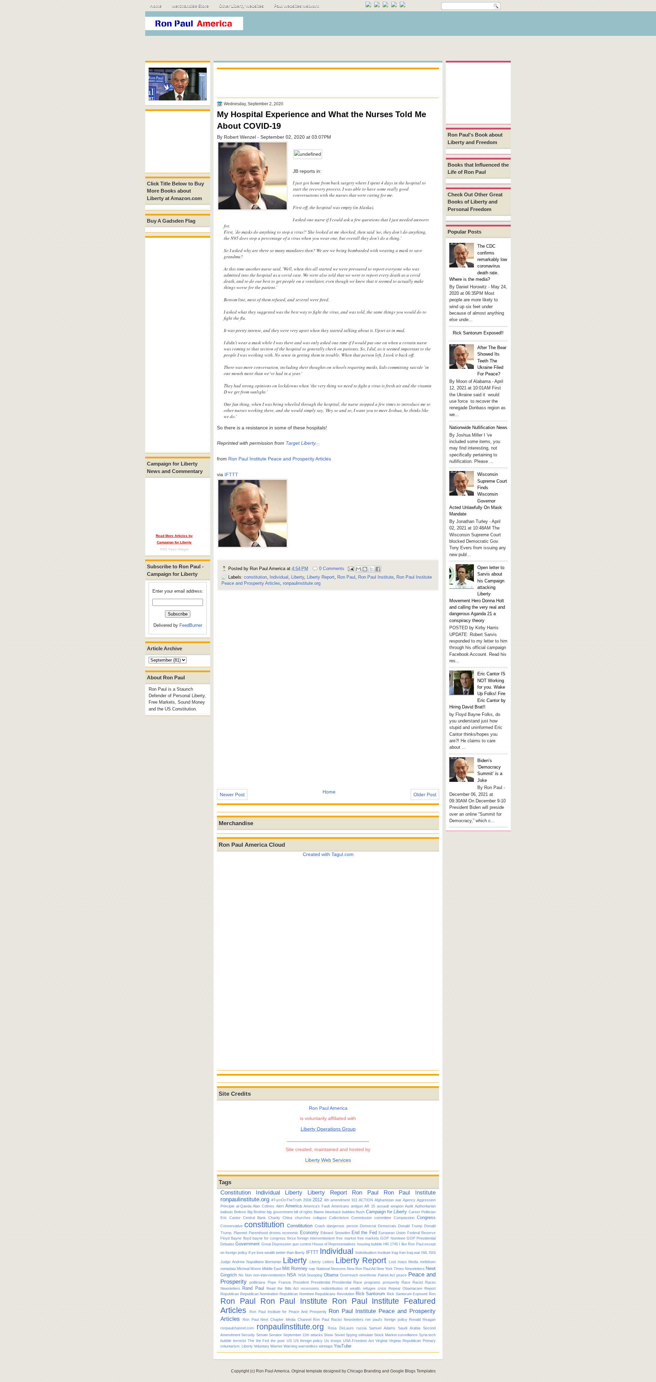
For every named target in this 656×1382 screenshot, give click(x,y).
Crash (320, 1226)
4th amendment (337, 1200)
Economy (309, 1232)
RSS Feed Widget (174, 549)
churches (303, 1218)
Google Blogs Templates (413, 1371)
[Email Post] (350, 568)
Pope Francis (279, 1282)
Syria (423, 1335)
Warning (290, 1346)
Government (247, 1243)
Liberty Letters (322, 1262)
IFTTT (231, 474)
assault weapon (390, 1206)
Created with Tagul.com (328, 854)
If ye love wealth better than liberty (276, 1252)
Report (430, 1288)
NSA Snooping (310, 1275)
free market (346, 1238)
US (289, 1341)
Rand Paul (253, 1288)
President (301, 1282)
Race (405, 1282)
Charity (274, 1218)
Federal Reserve (421, 1233)
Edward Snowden (335, 1233)
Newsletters (415, 1269)
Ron (432, 1294)
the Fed (262, 1341)
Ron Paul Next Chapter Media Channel (277, 1319)
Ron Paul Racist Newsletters (338, 1319)
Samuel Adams (382, 1328)
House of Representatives (334, 1244)
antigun (357, 1206)
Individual (279, 577)
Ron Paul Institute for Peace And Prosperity (288, 1312)
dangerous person (342, 1226)
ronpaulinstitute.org (301, 583)
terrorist (239, 1341)
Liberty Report (320, 577)
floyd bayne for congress (264, 1238)
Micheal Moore (249, 1269)
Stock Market (385, 1335)
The (251, 1341)
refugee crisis (374, 1288)
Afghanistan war (387, 1200)
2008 (307, 1200)
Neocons (338, 1269)
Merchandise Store (190, 5)
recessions (310, 1288)
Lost (392, 1262)
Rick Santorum (370, 1293)
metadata (228, 1269)
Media (413, 1262)
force (291, 1238)
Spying (351, 1335)
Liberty (297, 577)
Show (328, 1335)
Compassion (404, 1218)
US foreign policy (308, 1341)
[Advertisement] (386, 25)
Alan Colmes (263, 1206)
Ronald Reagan (422, 1319)
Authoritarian (425, 1206)
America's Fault (316, 1206)
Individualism (366, 1252)
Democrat (368, 1226)
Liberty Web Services (328, 1160)
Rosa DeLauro (341, 1328)
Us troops (332, 1341)
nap (312, 1269)
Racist (417, 1282)
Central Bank (254, 1218)
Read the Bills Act (282, 1288)
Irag (395, 1252)
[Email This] (358, 569)
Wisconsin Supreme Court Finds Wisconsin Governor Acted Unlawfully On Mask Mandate (478, 494)
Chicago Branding (364, 1371)
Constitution (235, 1192)
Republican (229, 1294)
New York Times (390, 1269)
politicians (257, 1282)
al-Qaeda (243, 1206)
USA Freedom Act (358, 1341)
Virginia (381, 1341)
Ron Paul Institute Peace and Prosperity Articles (279, 458)
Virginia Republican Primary (412, 1341)
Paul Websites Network (296, 5)
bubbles (348, 1212)
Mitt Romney (295, 1268)
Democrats (387, 1226)
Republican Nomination (259, 1294)
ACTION (366, 1200)
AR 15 (369, 1206)
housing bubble (369, 1244)
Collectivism (339, 1218)
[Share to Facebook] (377, 569)
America (293, 1205)
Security (248, 1335)
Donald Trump (410, 1226)
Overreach (349, 1275)
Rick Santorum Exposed (407, 1294)
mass (402, 1262)
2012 (317, 1199)
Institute (384, 1252)
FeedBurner (190, 625)
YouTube (342, 1346)
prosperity (391, 1282)
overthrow (367, 1275)
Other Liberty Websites (241, 5)
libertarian (273, 1262)
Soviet (339, 1335)
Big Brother (256, 1212)
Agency (409, 1200)
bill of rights (303, 1212)
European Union (392, 1233)
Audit (409, 1206)
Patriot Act (386, 1275)
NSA (291, 1274)
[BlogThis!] (364, 569)
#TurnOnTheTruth (286, 1200)
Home (156, 5)
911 (354, 1200)
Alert (280, 1206)
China (287, 1218)
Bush (360, 1212)
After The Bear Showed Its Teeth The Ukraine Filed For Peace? (491, 360)
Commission (361, 1218)
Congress (426, 1217)
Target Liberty (300, 443)
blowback (333, 1212)
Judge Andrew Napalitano (242, 1262)
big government (279, 1212)
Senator (275, 1335)
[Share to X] (371, 569)
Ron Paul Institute (376, 577)
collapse (320, 1218)
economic (290, 1233)
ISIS (432, 1252)
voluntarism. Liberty (236, 1346)
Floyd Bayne (231, 1238)
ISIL (424, 1252)
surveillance (408, 1335)
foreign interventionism (316, 1238)
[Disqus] (328, 685)
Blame (319, 1212)
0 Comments (331, 568)
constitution (255, 577)
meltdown (428, 1262)
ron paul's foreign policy (386, 1319)
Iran (402, 1252)
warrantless (308, 1346)
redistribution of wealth (341, 1288)
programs (372, 1282)
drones (275, 1233)
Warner (276, 1346)
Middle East (271, 1269)
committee (382, 1218)
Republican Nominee (296, 1294)
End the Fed (364, 1232)
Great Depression (276, 1244)
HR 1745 (390, 1244)
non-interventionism (269, 1275)
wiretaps (326, 1346)
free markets (368, 1238)
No (240, 1275)
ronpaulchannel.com (237, 1328)
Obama (331, 1274)
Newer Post (232, 794)
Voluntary (261, 1346)
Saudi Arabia (409, 1328)
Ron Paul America (272, 1371)
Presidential (320, 1282)
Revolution (345, 1294)
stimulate (365, 1335)
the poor (278, 1341)
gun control (301, 1244)
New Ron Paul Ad (361, 1269)
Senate (262, 1335)
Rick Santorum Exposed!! (478, 332)
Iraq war (413, 1252)
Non (248, 1275)
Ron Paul (346, 577)
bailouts (226, 1212)
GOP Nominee (392, 1238)
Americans (340, 1206)
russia (361, 1328)
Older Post (424, 794)
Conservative (231, 1226)
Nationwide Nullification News (478, 427)
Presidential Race (347, 1282)
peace (401, 1275)
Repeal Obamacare (405, 1288)
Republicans (325, 1294)
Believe (240, 1212)
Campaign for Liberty (386, 1211)
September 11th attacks (303, 1335)
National (323, 1269)
